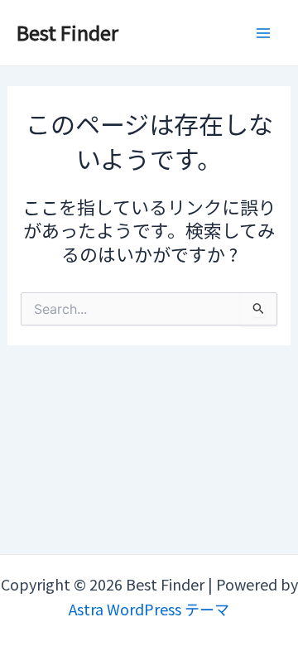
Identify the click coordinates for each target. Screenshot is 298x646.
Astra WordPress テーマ (149, 608)
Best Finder (67, 31)
